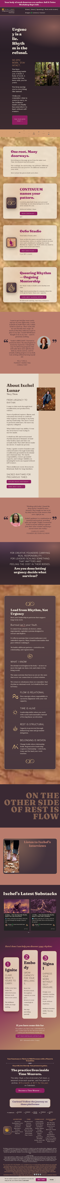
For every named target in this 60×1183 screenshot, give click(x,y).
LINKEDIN (27, 1112)
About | (33, 9)
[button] (4, 915)
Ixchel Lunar (35, 1173)
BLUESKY (19, 1112)
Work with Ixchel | (51, 9)
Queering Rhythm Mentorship (28, 1126)
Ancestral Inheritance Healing (17, 1128)
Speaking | (40, 9)
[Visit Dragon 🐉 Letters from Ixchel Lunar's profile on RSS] (6, 925)
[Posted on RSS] (27, 925)
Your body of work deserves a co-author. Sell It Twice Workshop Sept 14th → (30, 3)
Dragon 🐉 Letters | (32, 12)
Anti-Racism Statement (29, 1176)
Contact (42, 12)
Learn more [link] (25, 1180)
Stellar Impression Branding (39, 1136)
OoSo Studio (39, 1121)
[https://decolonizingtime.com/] (8, 9)
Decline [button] (52, 1179)
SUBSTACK (11, 1112)
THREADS (43, 1112)
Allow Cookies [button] (41, 1179)
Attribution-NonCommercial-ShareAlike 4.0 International (18, 1174)
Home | (27, 9)
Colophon (38, 1176)
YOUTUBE (51, 1112)
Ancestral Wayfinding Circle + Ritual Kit (17, 1123)
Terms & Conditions (47, 1174)
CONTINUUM (40, 1123)
